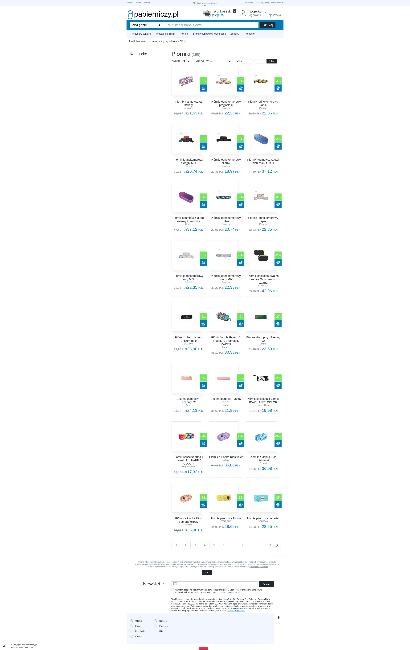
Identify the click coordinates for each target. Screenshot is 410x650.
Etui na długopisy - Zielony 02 (263, 339)
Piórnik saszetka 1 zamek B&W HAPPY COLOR (263, 400)
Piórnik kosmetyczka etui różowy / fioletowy (188, 219)
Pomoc (138, 3)
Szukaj (267, 25)
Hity (161, 631)
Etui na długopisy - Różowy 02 (188, 400)
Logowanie (255, 15)
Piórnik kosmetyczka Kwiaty (188, 103)
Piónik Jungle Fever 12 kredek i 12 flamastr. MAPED (226, 341)
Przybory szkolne (142, 33)
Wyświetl (176, 61)
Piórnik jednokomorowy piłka (226, 219)
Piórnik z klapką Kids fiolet (226, 457)
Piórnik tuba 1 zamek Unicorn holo (188, 339)
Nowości (163, 621)
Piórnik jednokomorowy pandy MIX (226, 277)
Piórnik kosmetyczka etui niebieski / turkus (263, 161)
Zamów (266, 584)
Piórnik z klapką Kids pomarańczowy (188, 520)
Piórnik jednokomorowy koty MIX (188, 277)
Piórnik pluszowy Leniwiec (263, 518)
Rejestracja (273, 15)
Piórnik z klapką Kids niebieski (263, 458)
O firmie (130, 3)
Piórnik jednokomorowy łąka (263, 219)
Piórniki (184, 33)
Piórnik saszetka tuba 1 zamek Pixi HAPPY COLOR (188, 460)
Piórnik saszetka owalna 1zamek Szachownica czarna (263, 279)
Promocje (249, 33)
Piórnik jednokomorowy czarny (226, 161)
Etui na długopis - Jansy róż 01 (226, 400)
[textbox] (210, 25)
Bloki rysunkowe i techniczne (209, 33)
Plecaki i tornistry (165, 33)
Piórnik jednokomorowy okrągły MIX (188, 161)
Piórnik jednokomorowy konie (263, 103)
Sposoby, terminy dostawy (269, 3)
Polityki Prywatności (259, 567)
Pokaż (272, 61)
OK (207, 572)
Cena (239, 61)
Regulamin (249, 3)
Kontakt (147, 3)
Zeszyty (234, 33)
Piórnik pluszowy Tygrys (225, 518)
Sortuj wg (200, 61)
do (253, 61)
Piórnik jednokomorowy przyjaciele (226, 103)
